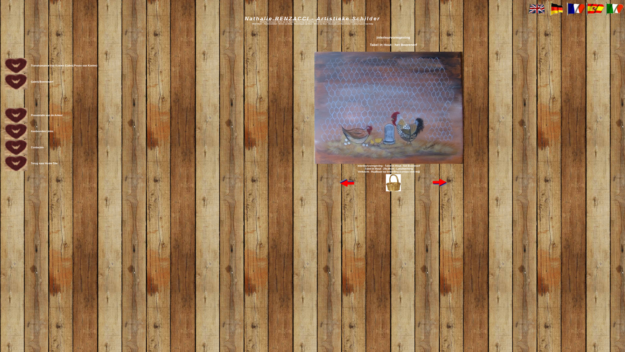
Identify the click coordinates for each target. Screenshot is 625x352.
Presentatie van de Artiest (46, 115)
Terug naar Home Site (44, 163)
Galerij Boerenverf (42, 81)
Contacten (37, 147)
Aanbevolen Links (42, 131)
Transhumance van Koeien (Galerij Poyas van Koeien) (64, 65)
